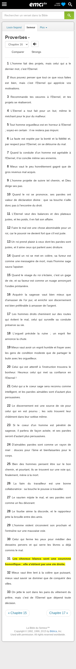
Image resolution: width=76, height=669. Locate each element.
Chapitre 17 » (58, 613)
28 (9, 511)
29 (9, 525)
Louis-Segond (14, 27)
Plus (42, 27)
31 (9, 558)
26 (9, 483)
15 (9, 275)
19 (9, 347)
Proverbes (16, 37)
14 (9, 255)
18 (9, 333)
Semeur (31, 27)
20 (9, 366)
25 (9, 464)
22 (9, 405)
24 (9, 444)
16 (9, 294)
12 (9, 227)
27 (9, 497)
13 (9, 241)
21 (9, 386)
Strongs (36, 51)
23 (9, 425)
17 (9, 314)
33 (9, 592)
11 (8, 213)
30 (9, 539)
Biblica (53, 631)
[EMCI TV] (38, 5)
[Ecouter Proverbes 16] (35, 44)
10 (9, 194)
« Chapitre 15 (17, 613)
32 (9, 572)
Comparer (17, 51)
